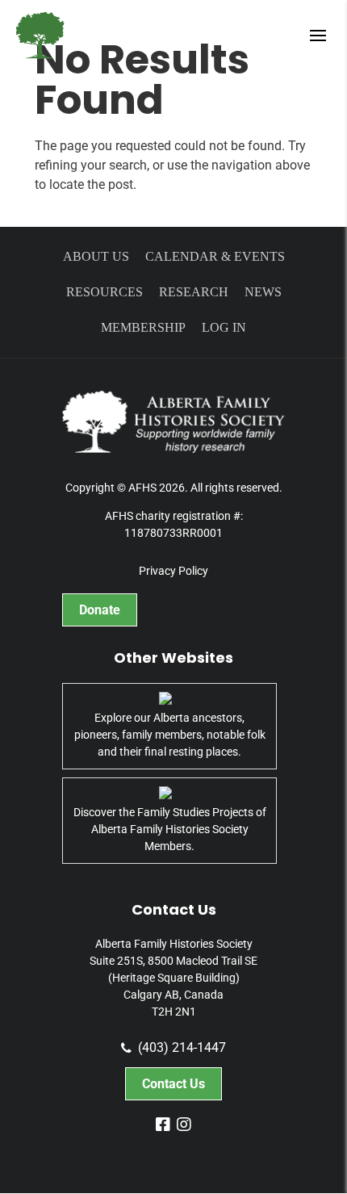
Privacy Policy (173, 570)
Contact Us (173, 1083)
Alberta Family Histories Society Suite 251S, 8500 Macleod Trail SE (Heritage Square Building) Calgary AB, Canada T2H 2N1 (173, 977)
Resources (104, 292)
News (263, 292)
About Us (96, 256)
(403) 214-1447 (182, 1047)
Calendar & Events (215, 256)
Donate (99, 610)
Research (193, 292)
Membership (143, 327)
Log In (224, 327)
